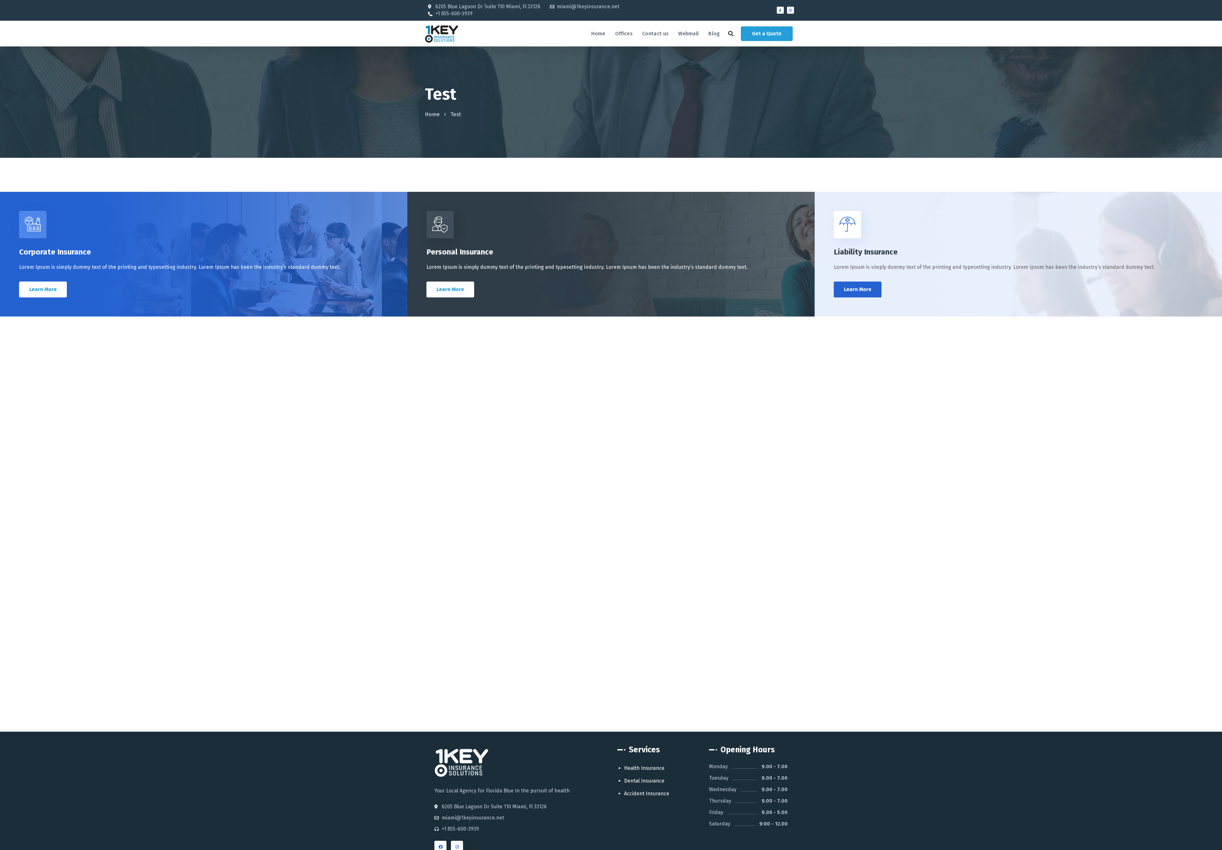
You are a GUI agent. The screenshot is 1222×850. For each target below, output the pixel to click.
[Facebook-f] (780, 10)
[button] (731, 33)
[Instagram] (790, 10)
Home (432, 114)
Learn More (43, 289)
